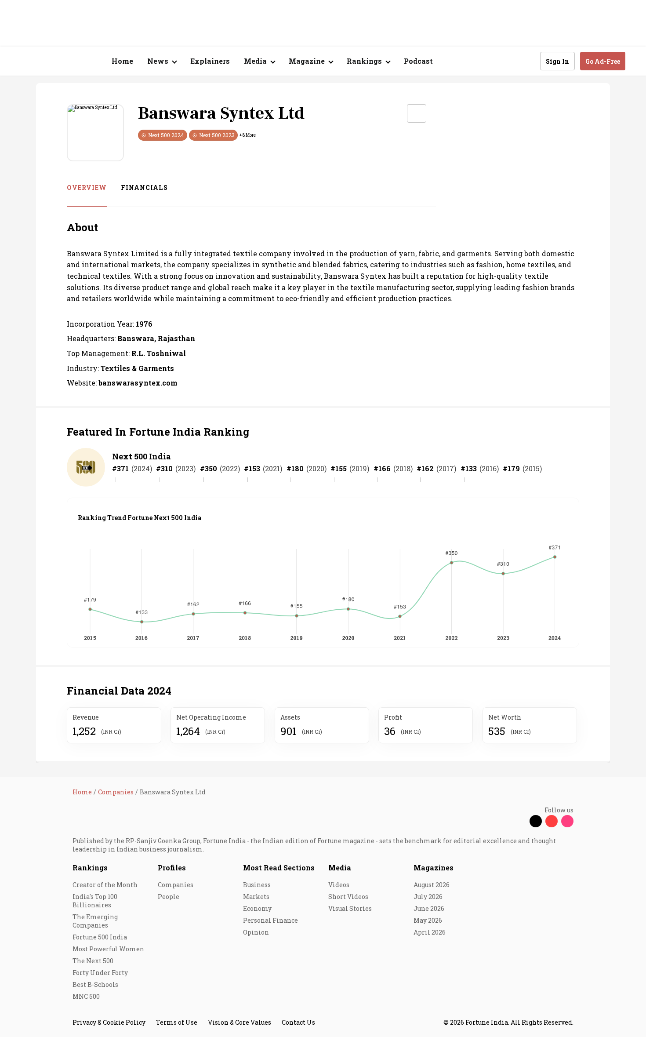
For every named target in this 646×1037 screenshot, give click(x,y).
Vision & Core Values (239, 1022)
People (168, 896)
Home (122, 60)
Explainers (210, 60)
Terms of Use (176, 1022)
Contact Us (298, 1022)
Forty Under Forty (100, 972)
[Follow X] (536, 821)
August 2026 (432, 885)
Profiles (172, 867)
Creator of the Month (105, 885)
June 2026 (429, 908)
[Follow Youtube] (551, 821)
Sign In (557, 61)
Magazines (434, 867)
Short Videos (348, 896)
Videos (338, 885)
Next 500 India (141, 456)
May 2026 (428, 920)
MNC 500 (86, 996)
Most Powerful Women (108, 949)
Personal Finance (270, 920)
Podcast (418, 60)
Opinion (256, 932)
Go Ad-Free (602, 61)
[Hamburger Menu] (26, 61)
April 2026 (430, 932)
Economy (257, 908)
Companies (175, 885)
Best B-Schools (95, 984)
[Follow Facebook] (520, 821)
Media (339, 867)
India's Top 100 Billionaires (95, 900)
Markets (256, 896)
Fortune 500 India (100, 937)
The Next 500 (93, 961)
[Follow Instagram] (567, 821)
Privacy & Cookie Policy (109, 1022)
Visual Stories (350, 908)
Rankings (90, 867)
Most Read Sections (279, 867)
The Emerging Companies (95, 921)
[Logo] (68, 61)
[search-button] (528, 60)
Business (257, 885)
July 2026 (428, 896)
